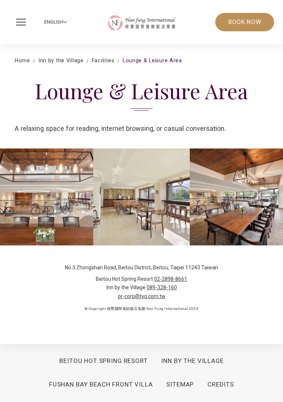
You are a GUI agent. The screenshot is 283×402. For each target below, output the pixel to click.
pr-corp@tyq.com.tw (141, 296)
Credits (220, 384)
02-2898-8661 (170, 279)
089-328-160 (162, 287)
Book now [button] (244, 21)
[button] (22, 22)
